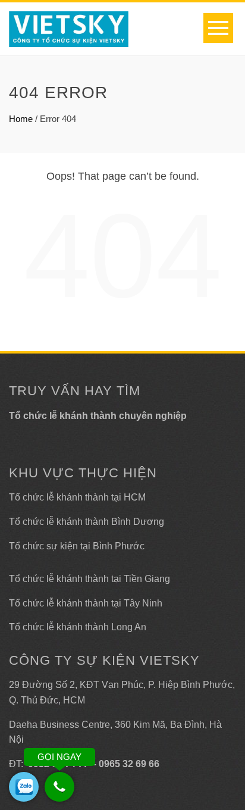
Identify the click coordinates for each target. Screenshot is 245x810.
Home (21, 119)
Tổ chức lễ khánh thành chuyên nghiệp (98, 416)
